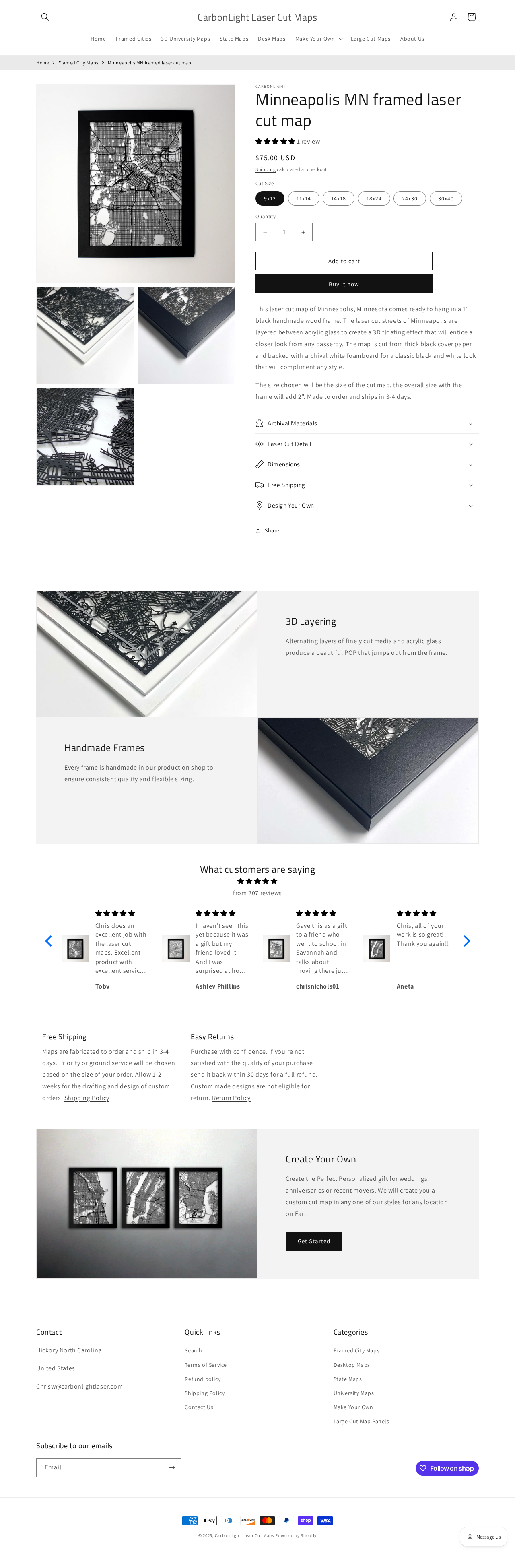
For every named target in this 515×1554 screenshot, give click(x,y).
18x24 (374, 198)
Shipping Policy (86, 1098)
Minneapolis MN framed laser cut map (150, 63)
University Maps (354, 1393)
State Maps (348, 1379)
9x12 (270, 198)
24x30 (410, 198)
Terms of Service (206, 1364)
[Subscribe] (172, 1467)
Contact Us (199, 1407)
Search (193, 1350)
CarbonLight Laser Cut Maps (244, 1535)
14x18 (338, 198)
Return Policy (231, 1098)
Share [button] (272, 530)
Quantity (265, 216)
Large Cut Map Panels (361, 1421)
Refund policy (202, 1379)
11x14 (304, 198)
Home (42, 63)
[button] (45, 17)
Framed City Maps (78, 63)
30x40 (446, 198)
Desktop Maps (352, 1364)
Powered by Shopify (296, 1535)
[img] (258, 881)
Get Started (314, 1240)
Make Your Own (353, 1407)
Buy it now (344, 284)
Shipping (265, 169)
